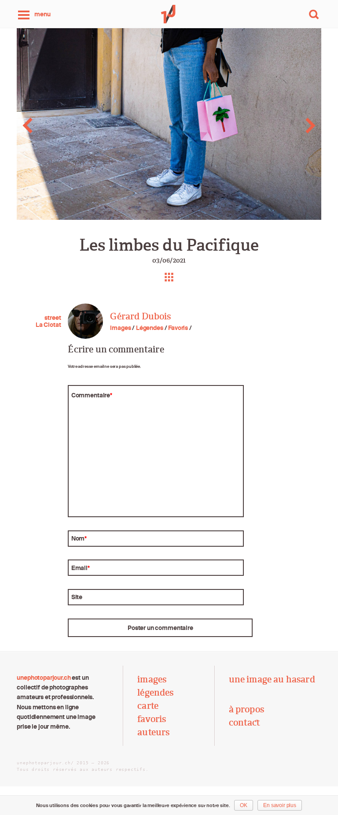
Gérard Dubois (140, 316)
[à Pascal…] (33, 125)
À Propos (246, 709)
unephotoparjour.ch (43, 678)
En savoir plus (279, 805)
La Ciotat (48, 325)
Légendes (149, 328)
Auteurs (153, 732)
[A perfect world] (304, 125)
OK (243, 805)
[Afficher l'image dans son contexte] (169, 277)
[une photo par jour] (169, 14)
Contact (245, 722)
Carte (147, 705)
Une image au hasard (272, 679)
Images (120, 328)
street (52, 318)
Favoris (178, 328)
